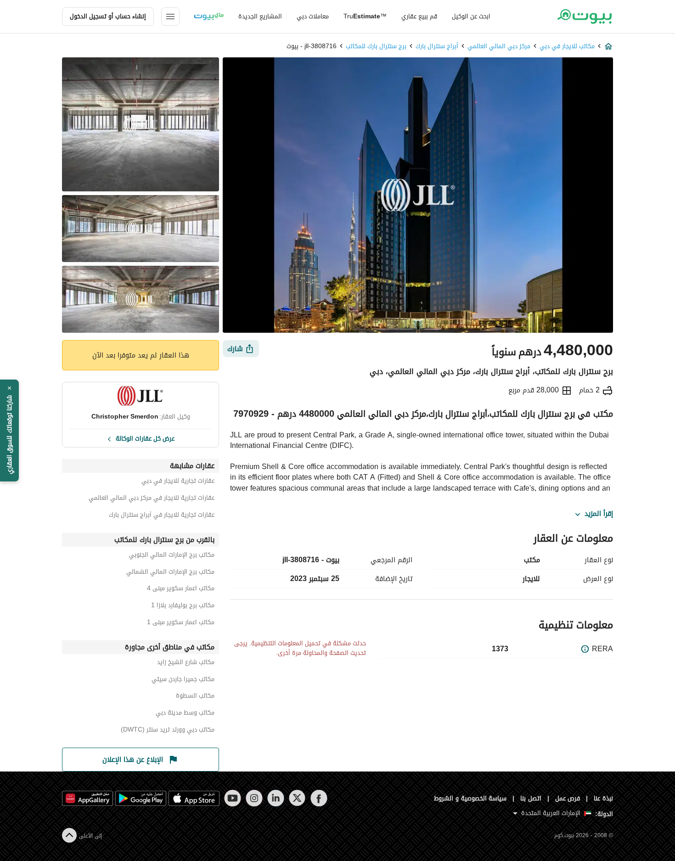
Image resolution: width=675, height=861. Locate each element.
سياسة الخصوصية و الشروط (470, 798)
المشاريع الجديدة (260, 16)
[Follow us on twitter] (297, 798)
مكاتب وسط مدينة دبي (185, 714)
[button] (9, 430)
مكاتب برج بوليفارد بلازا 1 (182, 606)
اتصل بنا (530, 798)
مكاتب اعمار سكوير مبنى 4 (180, 589)
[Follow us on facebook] (318, 798)
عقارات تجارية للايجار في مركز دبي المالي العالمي (151, 499)
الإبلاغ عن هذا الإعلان (132, 759)
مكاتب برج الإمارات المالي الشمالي (170, 573)
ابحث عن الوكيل (471, 16)
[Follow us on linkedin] (275, 798)
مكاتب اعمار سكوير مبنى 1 (180, 623)
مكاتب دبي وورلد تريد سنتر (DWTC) (167, 731)
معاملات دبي (313, 16)
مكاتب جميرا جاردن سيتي (183, 680)
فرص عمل (567, 798)
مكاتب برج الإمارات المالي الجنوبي (171, 556)
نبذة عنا (603, 798)
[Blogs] (209, 16)
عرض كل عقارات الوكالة (145, 437)
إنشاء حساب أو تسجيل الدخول (108, 16)
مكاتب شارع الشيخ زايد (185, 663)
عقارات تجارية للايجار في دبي (177, 482)
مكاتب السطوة (195, 697)
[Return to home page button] (584, 16)
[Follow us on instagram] (254, 798)
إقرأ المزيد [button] (599, 514)
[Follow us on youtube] (232, 798)
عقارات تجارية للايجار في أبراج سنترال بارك (161, 516)
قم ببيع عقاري (419, 16)
